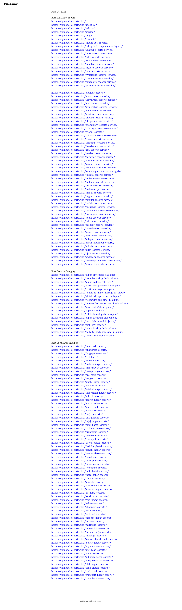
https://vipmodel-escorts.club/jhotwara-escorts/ (78, 360)
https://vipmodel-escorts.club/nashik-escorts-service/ (81, 203)
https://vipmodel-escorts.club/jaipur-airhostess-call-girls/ (83, 274)
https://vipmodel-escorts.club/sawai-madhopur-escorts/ (83, 242)
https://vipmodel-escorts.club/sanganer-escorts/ (78, 378)
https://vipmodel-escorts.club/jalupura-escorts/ (78, 478)
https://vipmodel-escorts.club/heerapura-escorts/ (79, 467)
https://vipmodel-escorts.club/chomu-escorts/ (77, 131)
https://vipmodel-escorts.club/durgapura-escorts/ (79, 353)
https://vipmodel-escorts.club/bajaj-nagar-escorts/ (80, 421)
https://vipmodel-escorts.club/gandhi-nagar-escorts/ (81, 449)
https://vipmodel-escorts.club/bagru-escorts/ (77, 414)
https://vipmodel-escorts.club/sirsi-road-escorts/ (79, 549)
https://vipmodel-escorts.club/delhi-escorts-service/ (80, 56)
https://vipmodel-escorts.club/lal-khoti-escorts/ (78, 514)
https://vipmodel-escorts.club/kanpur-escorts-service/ (82, 164)
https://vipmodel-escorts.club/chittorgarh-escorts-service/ (84, 128)
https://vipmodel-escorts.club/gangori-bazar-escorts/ (81, 453)
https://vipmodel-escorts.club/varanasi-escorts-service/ (82, 264)
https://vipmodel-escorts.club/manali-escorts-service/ (81, 192)
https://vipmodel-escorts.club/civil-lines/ (74, 356)
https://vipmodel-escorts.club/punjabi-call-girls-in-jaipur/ (83, 328)
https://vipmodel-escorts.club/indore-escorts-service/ (81, 53)
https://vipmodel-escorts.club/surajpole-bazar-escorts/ (82, 560)
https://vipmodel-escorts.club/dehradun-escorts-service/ (83, 142)
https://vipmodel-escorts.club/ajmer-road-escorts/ (79, 406)
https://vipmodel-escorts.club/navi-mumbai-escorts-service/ (85, 210)
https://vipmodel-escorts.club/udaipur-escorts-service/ (82, 49)
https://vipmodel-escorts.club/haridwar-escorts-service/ (83, 156)
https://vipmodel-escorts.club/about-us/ (74, 24)
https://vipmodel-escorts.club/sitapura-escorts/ (78, 385)
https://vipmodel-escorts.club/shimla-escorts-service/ (81, 246)
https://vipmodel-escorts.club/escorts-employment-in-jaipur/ (85, 285)
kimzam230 (12, 4)
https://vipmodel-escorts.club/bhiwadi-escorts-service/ (82, 117)
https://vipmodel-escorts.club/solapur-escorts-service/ (82, 239)
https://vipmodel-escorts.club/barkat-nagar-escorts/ (81, 428)
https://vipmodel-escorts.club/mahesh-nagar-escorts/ (81, 517)
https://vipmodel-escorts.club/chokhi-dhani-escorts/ (81, 442)
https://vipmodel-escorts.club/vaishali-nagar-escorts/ (81, 389)
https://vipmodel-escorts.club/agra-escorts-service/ (80, 103)
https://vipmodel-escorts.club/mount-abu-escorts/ (79, 42)
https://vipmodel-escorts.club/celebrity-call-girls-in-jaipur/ (84, 314)
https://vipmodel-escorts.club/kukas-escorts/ (77, 510)
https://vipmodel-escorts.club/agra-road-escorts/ (79, 403)
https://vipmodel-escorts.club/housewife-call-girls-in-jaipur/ (85, 299)
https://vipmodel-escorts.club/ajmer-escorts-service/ (81, 110)
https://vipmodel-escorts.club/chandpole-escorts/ (79, 439)
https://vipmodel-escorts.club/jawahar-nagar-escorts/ (81, 489)
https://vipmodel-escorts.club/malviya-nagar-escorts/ (81, 364)
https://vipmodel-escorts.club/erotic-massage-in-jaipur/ (82, 289)
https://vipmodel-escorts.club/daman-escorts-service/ (81, 139)
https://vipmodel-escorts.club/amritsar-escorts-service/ (82, 114)
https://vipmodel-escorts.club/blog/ (71, 35)
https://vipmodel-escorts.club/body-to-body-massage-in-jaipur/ (87, 331)
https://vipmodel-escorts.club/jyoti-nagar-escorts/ (79, 499)
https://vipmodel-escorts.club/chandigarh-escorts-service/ (84, 124)
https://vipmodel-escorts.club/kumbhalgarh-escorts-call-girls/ (86, 171)
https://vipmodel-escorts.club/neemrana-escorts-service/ (83, 214)
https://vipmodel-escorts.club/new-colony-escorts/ (80, 528)
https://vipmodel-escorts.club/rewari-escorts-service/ (81, 228)
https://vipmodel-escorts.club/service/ (73, 31)
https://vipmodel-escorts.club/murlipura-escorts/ (79, 524)
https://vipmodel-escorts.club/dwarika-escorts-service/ (82, 146)
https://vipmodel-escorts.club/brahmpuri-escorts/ (79, 431)
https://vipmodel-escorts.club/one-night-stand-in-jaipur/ (83, 321)
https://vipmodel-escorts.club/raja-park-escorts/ (78, 374)
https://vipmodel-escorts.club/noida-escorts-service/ (81, 217)
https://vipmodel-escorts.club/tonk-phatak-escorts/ (80, 567)
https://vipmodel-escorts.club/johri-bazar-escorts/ (79, 496)
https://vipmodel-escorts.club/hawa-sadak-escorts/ (80, 464)
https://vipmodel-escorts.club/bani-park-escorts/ (79, 346)
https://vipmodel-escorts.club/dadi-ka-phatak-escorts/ (82, 446)
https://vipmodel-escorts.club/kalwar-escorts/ (77, 503)
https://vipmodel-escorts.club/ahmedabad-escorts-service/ (84, 106)
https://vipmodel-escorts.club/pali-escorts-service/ (80, 221)
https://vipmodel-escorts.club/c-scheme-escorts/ (79, 435)
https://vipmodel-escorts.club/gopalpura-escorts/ (79, 456)
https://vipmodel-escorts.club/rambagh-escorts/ (78, 535)
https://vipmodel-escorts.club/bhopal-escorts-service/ (82, 121)
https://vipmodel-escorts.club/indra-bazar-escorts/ (80, 474)
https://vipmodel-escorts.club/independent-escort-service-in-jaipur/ (89, 303)
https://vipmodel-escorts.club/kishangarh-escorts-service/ (84, 167)
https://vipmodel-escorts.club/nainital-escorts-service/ (82, 199)
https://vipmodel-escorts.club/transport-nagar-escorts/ (82, 574)
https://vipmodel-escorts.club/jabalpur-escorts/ (78, 92)
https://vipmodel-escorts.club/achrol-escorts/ (77, 396)
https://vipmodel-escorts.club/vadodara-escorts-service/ (83, 256)
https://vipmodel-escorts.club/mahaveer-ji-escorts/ (80, 189)
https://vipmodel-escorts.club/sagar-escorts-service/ (81, 231)
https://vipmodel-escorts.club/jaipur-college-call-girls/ (82, 281)
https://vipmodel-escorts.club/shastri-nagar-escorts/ (81, 542)
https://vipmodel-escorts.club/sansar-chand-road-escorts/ (84, 539)
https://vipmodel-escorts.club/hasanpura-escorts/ (79, 460)
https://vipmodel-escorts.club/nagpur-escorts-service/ (82, 196)
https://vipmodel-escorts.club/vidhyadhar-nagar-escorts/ (83, 392)
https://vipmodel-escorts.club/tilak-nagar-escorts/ (79, 564)
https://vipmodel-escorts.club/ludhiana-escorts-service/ (83, 181)
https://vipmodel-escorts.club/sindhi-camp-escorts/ (80, 381)
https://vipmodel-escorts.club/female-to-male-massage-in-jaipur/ (88, 292)
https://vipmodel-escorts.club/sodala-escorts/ (77, 553)
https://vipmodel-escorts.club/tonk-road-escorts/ (79, 571)
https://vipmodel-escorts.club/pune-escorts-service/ (80, 71)
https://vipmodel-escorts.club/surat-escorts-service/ (81, 249)
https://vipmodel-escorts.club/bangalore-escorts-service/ (83, 81)
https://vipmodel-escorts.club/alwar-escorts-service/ (81, 96)
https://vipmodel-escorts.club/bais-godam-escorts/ (80, 417)
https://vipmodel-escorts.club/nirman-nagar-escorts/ (81, 531)
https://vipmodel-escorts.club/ (68, 21)
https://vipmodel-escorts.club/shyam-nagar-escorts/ (81, 546)
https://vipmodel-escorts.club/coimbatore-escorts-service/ (84, 135)
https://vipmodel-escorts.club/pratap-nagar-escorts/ (81, 371)
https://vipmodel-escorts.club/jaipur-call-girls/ (77, 310)
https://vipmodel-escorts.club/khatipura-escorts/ (79, 506)
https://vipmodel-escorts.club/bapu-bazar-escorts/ (80, 424)
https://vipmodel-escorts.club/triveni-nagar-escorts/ (81, 578)
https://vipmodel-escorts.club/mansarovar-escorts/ (80, 367)
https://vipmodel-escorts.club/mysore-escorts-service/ (82, 67)
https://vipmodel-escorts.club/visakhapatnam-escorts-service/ (86, 260)
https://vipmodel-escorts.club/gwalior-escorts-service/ (82, 153)
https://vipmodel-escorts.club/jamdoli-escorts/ (77, 482)
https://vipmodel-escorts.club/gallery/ (72, 28)
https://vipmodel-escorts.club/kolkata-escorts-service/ (82, 174)
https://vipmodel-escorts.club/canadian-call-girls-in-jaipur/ (84, 278)
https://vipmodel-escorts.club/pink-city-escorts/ (78, 324)
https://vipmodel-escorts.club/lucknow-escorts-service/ (82, 178)
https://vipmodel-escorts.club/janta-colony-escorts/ (80, 485)
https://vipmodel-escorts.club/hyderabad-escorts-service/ (84, 74)
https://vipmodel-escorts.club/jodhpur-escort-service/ (81, 60)
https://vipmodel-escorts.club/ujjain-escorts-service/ (81, 253)
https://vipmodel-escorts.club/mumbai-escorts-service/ (82, 64)
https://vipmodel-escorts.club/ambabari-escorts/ (78, 410)
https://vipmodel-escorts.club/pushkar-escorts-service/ (82, 224)
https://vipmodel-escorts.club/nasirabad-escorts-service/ (83, 206)
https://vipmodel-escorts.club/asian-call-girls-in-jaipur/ (82, 306)
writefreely (97, 601)
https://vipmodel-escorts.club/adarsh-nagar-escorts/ (81, 399)
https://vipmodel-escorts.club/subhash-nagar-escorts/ (82, 556)
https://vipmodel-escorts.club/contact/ (73, 39)
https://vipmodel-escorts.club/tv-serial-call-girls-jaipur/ (82, 335)
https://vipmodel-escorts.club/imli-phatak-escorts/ (80, 471)
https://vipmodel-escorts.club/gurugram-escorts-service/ (83, 85)
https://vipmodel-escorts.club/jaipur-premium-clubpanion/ (84, 317)
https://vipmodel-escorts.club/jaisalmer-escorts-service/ (83, 160)
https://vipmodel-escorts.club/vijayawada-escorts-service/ (84, 99)
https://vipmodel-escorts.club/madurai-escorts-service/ (82, 185)
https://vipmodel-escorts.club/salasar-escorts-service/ (82, 235)
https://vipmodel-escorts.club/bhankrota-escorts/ (79, 349)
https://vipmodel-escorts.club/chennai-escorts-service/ (82, 78)
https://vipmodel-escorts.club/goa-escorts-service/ (80, 149)
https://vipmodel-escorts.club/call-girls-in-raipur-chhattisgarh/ (87, 46)
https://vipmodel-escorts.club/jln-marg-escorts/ (78, 492)
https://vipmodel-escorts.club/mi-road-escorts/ (78, 521)
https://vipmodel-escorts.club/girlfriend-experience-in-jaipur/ (86, 296)
